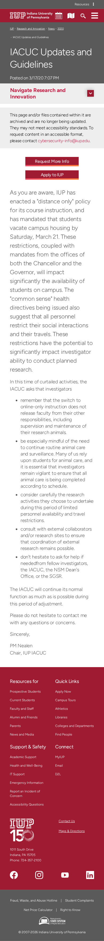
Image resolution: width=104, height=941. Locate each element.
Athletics (61, 709)
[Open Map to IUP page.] (70, 15)
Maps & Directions (72, 831)
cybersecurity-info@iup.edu (63, 140)
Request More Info (52, 161)
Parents (15, 726)
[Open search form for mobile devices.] (83, 15)
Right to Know (70, 910)
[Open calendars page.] (58, 15)
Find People (63, 734)
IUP (12, 28)
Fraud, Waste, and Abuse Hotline (33, 900)
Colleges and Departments (74, 726)
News (51, 28)
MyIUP (60, 757)
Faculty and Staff (22, 709)
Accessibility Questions (27, 804)
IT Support (17, 774)
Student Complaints (79, 900)
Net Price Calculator (38, 910)
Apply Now (63, 691)
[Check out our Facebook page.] (14, 875)
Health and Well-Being (26, 765)
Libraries (61, 717)
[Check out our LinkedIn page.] (90, 875)
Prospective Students (25, 691)
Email (59, 765)
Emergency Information (26, 783)
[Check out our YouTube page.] (65, 875)
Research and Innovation (31, 28)
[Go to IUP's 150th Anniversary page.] (22, 830)
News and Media (22, 734)
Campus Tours (65, 700)
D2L (58, 774)
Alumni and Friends (24, 717)
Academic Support (23, 757)
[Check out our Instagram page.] (39, 875)
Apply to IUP (52, 174)
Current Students (22, 700)
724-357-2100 (31, 860)
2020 (61, 28)
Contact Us (67, 821)
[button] (94, 15)
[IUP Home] (31, 15)
